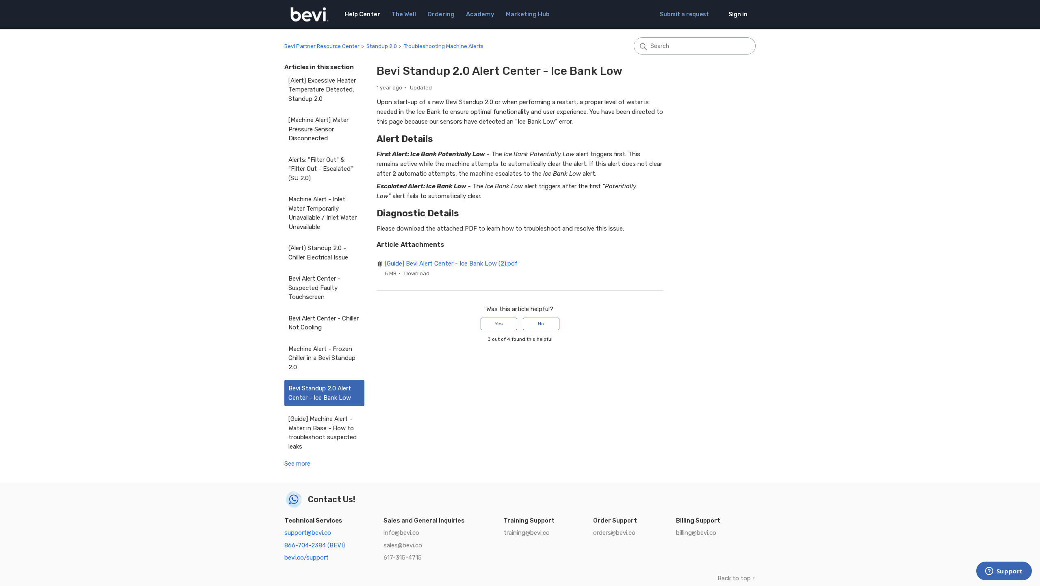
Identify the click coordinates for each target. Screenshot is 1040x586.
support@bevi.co (307, 532)
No (541, 324)
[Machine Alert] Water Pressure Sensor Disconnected (318, 129)
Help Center (362, 14)
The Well (404, 14)
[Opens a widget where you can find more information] (1004, 572)
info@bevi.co (401, 532)
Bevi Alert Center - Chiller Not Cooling (323, 323)
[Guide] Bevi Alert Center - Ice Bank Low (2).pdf (451, 263)
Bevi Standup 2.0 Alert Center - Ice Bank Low (319, 393)
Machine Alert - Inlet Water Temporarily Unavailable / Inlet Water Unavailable (322, 213)
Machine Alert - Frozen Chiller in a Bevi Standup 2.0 (321, 358)
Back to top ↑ (736, 578)
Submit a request (684, 14)
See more (297, 463)
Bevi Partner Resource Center (322, 46)
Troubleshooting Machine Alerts (443, 46)
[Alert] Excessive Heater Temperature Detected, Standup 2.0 (322, 89)
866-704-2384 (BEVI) (314, 545)
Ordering (441, 14)
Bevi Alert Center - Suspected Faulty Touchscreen (314, 288)
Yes (499, 324)
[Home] (309, 14)
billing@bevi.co (696, 532)
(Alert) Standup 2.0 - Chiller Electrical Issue (318, 252)
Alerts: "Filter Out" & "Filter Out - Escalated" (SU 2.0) (320, 169)
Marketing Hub (528, 14)
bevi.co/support (306, 557)
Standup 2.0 (381, 46)
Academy (480, 14)
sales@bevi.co (403, 545)
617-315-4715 (403, 557)
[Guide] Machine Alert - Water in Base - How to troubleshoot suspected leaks (322, 432)
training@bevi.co (527, 532)
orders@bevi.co (614, 532)
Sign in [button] (738, 14)
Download (416, 273)
